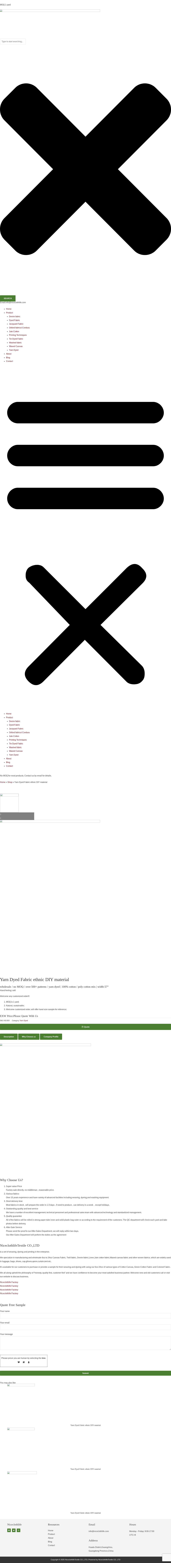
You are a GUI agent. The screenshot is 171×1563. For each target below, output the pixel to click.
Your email (5, 1323)
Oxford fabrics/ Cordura (19, 328)
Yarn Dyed (13, 350)
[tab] (9, 1037)
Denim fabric (14, 316)
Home (8, 309)
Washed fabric (15, 343)
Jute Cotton (14, 331)
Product (9, 313)
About (8, 354)
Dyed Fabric (14, 320)
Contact (9, 361)
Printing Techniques (18, 335)
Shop (10, 782)
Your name (5, 1311)
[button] (85, 539)
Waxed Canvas (16, 346)
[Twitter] (14, 1530)
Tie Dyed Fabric (16, 339)
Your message (6, 1334)
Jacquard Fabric (16, 324)
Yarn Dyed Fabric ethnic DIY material (85, 1425)
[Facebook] (9, 1530)
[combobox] (13, 41)
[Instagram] (18, 1530)
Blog (8, 358)
